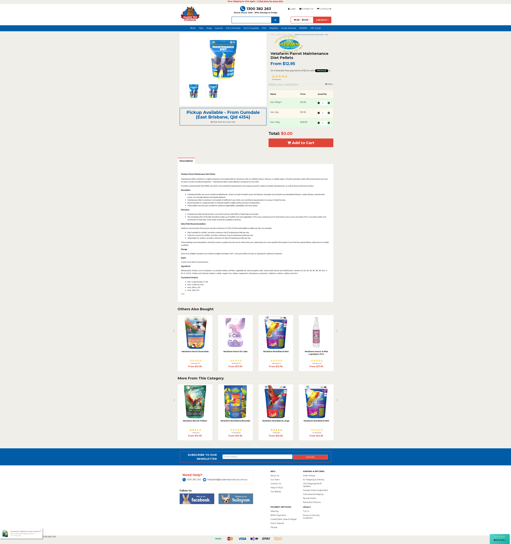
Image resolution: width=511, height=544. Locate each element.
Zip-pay (274, 527)
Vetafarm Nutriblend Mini (316, 351)
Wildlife (303, 28)
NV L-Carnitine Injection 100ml (22, 534)
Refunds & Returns (312, 502)
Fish (264, 28)
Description (186, 161)
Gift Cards (315, 28)
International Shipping (313, 494)
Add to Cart (302, 142)
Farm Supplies (251, 28)
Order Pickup (309, 475)
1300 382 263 (258, 8)
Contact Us (307, 8)
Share (330, 84)
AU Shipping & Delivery (313, 479)
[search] (275, 20)
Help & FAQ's (277, 487)
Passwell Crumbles (316, 421)
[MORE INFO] (316, 332)
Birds (192, 28)
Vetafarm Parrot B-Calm (276, 351)
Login (293, 8)
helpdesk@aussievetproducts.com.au (227, 479)
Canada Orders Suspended (315, 490)
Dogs (209, 28)
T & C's (306, 511)
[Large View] (194, 91)
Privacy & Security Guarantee (311, 516)
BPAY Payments (278, 515)
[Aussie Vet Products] (190, 14)
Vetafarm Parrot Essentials (235, 351)
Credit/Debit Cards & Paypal (283, 519)
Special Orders (309, 498)
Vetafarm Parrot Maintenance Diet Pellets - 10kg (311, 35)
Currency (324, 8)
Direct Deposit (277, 523)
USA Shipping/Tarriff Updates (312, 484)
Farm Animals (233, 28)
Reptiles (273, 28)
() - (302, 20)
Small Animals (288, 28)
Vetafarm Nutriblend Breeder (195, 421)
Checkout (322, 20)
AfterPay (275, 511)
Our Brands (276, 491)
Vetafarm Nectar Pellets (195, 351)
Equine (219, 28)
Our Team (275, 479)
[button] (301, 78)
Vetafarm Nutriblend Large (235, 421)
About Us (275, 475)
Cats (201, 28)
